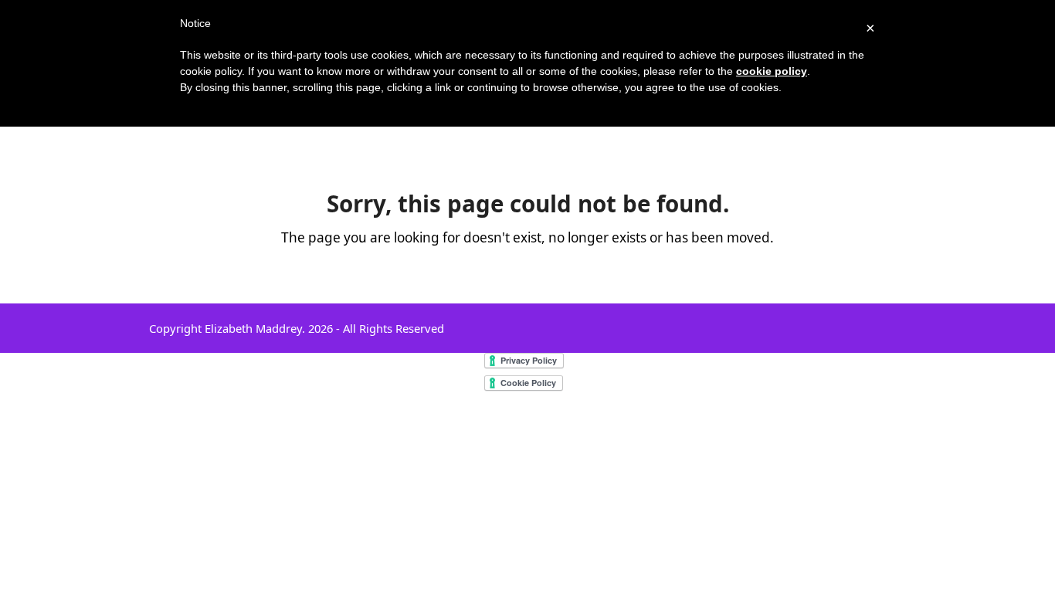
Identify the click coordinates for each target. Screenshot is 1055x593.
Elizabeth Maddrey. (255, 328)
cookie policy (771, 71)
